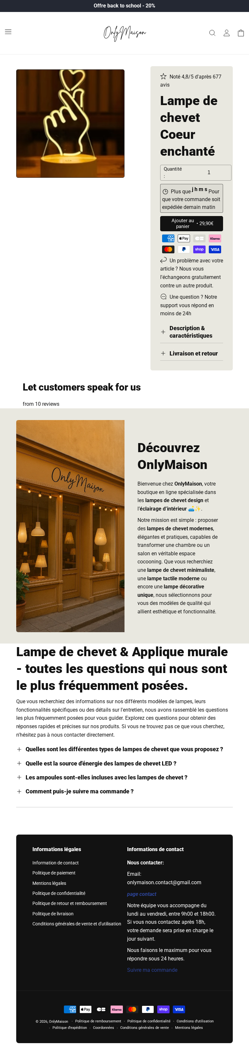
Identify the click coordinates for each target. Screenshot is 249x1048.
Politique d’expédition (70, 1028)
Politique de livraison (53, 913)
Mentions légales (49, 883)
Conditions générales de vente (144, 1028)
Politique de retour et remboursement (69, 903)
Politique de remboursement (98, 1021)
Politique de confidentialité (58, 893)
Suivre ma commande (152, 970)
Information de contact (55, 863)
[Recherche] (212, 33)
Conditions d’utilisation (195, 1021)
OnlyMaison (58, 1021)
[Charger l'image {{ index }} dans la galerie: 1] (70, 123)
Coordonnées (103, 1028)
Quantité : (173, 172)
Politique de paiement (54, 872)
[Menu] (8, 32)
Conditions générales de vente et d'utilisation (76, 923)
